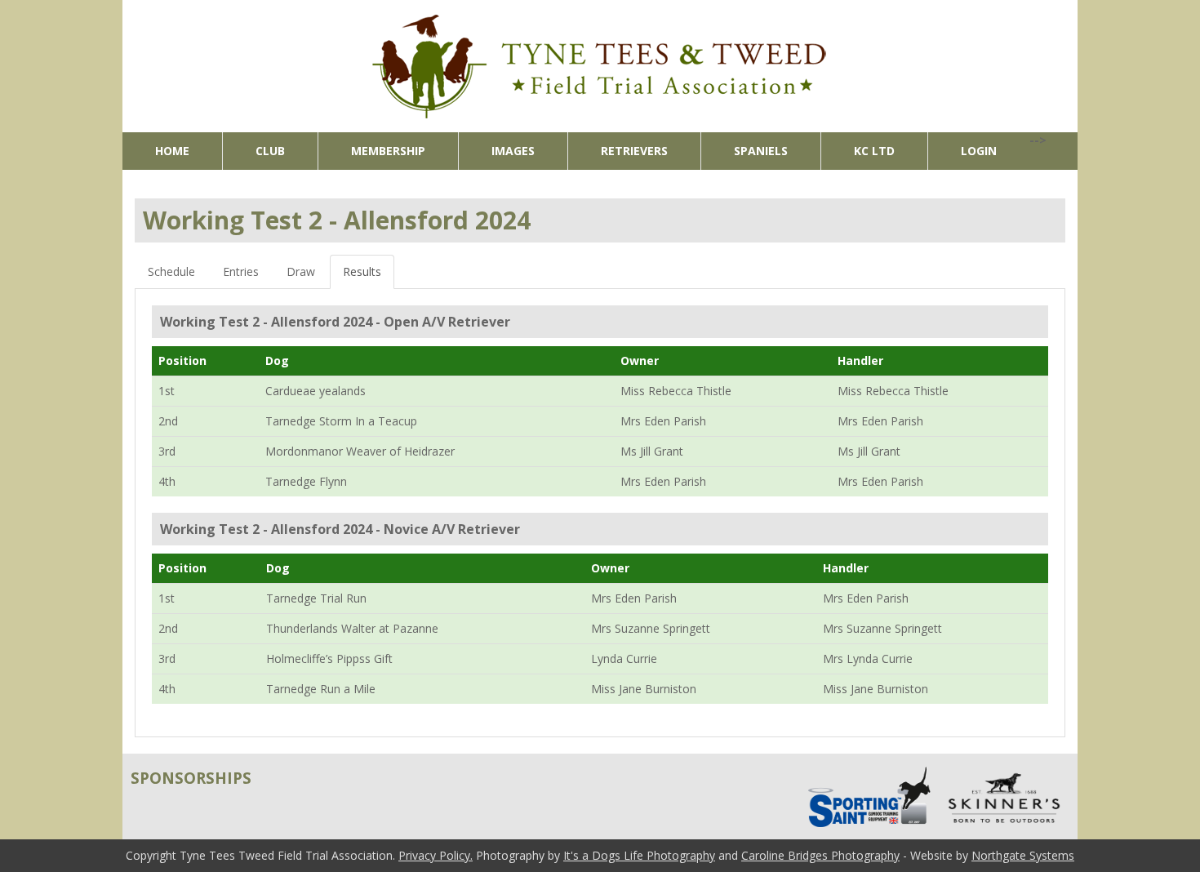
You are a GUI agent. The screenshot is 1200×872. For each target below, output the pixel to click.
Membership (388, 150)
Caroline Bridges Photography (820, 855)
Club (270, 150)
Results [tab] (362, 271)
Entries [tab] (241, 271)
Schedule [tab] (171, 271)
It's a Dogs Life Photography (639, 855)
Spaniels (761, 150)
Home (172, 150)
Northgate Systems (1022, 855)
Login (979, 150)
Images (513, 150)
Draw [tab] (301, 271)
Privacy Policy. (435, 855)
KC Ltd (874, 150)
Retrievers (634, 150)
